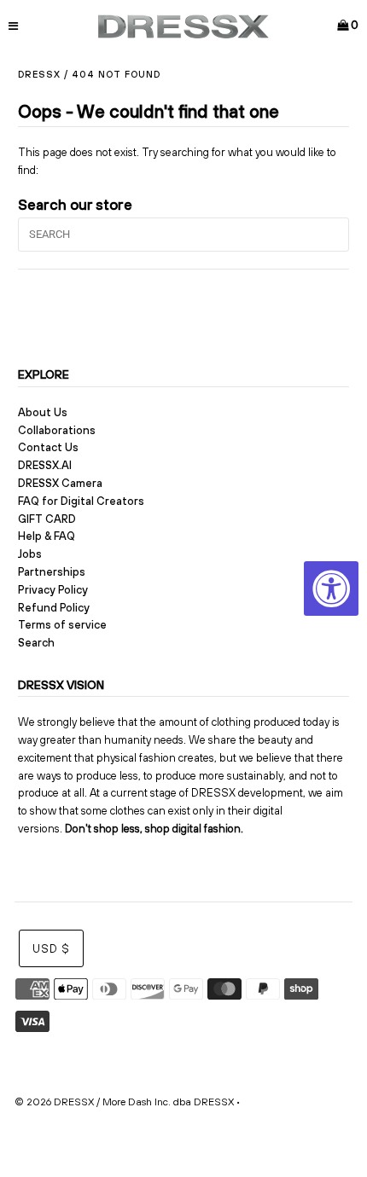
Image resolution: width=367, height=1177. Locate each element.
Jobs (30, 554)
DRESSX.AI (45, 465)
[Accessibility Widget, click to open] (331, 588)
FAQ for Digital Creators (81, 501)
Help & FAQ (46, 536)
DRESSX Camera (60, 483)
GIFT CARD (47, 519)
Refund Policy (54, 607)
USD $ (51, 948)
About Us (42, 412)
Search (36, 642)
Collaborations (57, 430)
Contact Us (48, 447)
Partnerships (51, 571)
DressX (39, 74)
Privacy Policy (53, 589)
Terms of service (62, 624)
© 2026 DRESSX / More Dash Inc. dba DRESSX (124, 1102)
